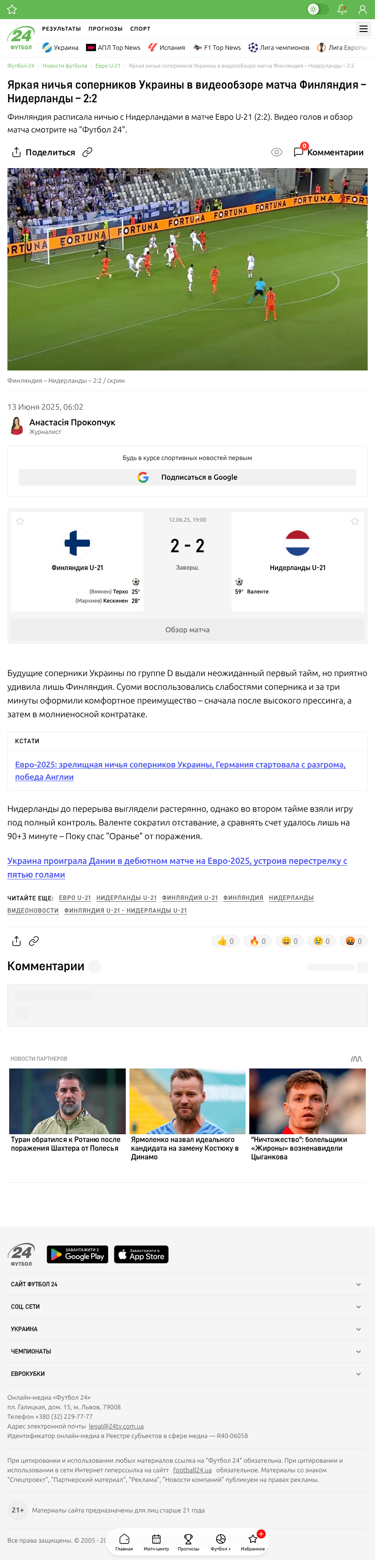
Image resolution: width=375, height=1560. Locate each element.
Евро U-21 (108, 66)
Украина (66, 47)
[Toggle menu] (363, 29)
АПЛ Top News (119, 47)
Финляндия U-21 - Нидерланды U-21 (125, 911)
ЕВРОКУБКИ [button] (28, 1374)
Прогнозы (106, 28)
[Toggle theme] (317, 9)
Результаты (61, 28)
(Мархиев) (89, 601)
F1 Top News (222, 47)
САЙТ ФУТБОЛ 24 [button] (34, 1284)
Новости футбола (65, 66)
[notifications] (342, 9)
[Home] (21, 47)
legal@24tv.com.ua (116, 1426)
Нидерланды (291, 898)
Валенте (257, 591)
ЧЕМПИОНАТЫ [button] (31, 1351)
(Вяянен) (101, 591)
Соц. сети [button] (25, 1307)
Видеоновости (33, 911)
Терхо (120, 591)
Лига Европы (347, 47)
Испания (172, 47)
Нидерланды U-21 (126, 898)
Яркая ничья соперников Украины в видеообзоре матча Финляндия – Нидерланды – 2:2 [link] (241, 66)
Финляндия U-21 (190, 898)
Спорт (140, 28)
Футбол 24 (20, 66)
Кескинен (115, 601)
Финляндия (243, 898)
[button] (187, 996)
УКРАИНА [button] (24, 1329)
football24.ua (192, 1470)
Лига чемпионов (285, 47)
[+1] (12, 9)
